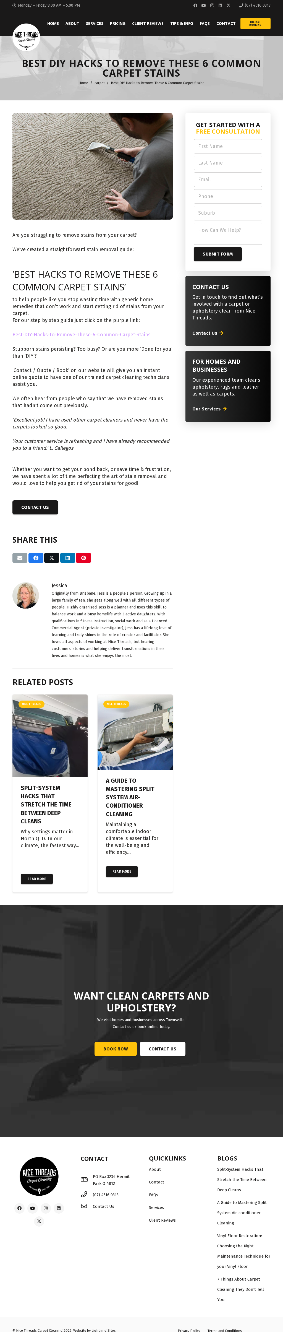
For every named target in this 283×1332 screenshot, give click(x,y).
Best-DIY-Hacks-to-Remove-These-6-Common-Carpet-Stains (81, 335)
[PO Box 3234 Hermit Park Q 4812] (87, 1180)
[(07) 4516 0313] (87, 1195)
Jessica (59, 585)
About (155, 1169)
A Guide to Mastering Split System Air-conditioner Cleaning (130, 797)
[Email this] (19, 558)
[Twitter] (228, 5)
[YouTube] (204, 5)
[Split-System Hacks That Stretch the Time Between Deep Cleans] (50, 698)
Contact (156, 1182)
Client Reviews (162, 1220)
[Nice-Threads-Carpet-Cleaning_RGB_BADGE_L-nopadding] (26, 37)
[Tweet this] (51, 558)
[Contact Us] (87, 1206)
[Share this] (35, 558)
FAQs (153, 1194)
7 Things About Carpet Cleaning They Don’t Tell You (240, 1289)
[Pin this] (83, 558)
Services (156, 1207)
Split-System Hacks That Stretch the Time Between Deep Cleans (46, 804)
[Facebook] (195, 5)
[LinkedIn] (220, 5)
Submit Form (218, 254)
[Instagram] (212, 5)
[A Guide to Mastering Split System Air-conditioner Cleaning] (135, 698)
